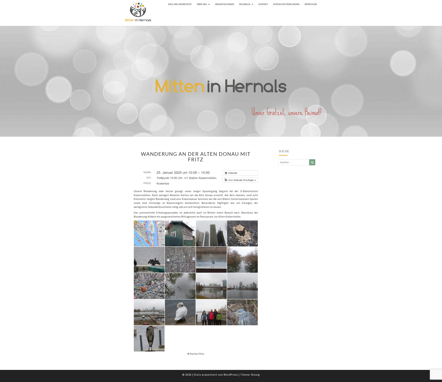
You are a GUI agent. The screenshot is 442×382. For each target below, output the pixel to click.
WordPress (231, 374)
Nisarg (255, 374)
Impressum (311, 4)
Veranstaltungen (224, 4)
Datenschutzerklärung (286, 4)
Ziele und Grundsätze (180, 4)
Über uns (202, 4)
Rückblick (245, 4)
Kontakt (263, 4)
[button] (240, 180)
